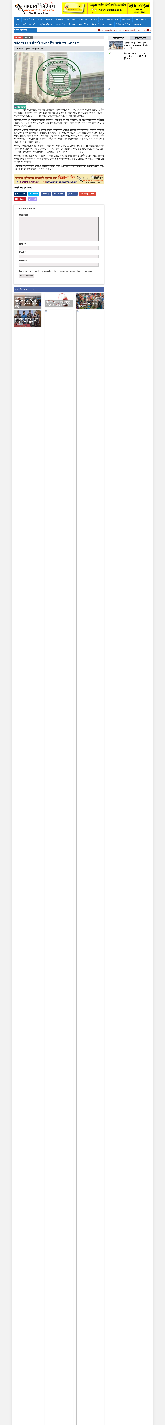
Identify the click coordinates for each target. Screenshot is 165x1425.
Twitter (35, 193)
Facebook (20, 193)
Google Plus (88, 193)
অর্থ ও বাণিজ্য (60, 24)
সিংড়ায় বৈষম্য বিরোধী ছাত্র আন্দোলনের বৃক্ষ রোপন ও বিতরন (136, 56)
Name (22, 244)
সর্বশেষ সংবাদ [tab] (118, 38)
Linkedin (59, 193)
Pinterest (21, 199)
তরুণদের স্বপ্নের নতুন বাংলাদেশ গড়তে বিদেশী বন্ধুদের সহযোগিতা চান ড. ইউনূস (26, 302)
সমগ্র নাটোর (27, 19)
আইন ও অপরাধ (140, 19)
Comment (24, 215)
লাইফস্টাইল (83, 24)
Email (22, 252)
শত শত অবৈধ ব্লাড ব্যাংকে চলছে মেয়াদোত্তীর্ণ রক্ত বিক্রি (58, 303)
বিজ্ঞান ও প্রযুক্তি (112, 19)
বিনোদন (72, 24)
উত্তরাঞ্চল (59, 19)
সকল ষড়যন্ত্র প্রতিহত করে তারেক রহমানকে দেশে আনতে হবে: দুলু (110, 30)
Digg (47, 193)
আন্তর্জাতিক (83, 19)
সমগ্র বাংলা (71, 19)
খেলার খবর (126, 19)
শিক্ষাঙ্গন (94, 19)
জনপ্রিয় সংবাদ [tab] (140, 38)
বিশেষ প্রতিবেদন (98, 24)
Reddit (73, 193)
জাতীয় (40, 19)
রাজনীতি (49, 19)
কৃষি (101, 19)
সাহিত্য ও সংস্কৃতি (29, 24)
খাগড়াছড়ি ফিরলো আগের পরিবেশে (89, 305)
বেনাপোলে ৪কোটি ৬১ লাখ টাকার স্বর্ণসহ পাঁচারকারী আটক (26, 322)
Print (33, 199)
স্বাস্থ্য (17, 24)
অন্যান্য (137, 24)
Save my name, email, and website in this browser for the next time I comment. (55, 271)
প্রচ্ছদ (17, 19)
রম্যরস (110, 24)
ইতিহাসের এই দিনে (123, 24)
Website (23, 260)
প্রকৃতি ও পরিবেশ (45, 24)
